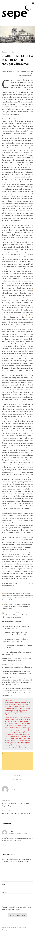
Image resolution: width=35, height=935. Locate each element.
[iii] (27, 315)
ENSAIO (19, 775)
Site (3, 900)
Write (23, 928)
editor (13, 789)
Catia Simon (19, 779)
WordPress (12, 928)
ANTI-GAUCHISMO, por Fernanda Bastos (16, 813)
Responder (6, 845)
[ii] (32, 291)
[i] (19, 165)
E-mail (4, 892)
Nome (4, 884)
